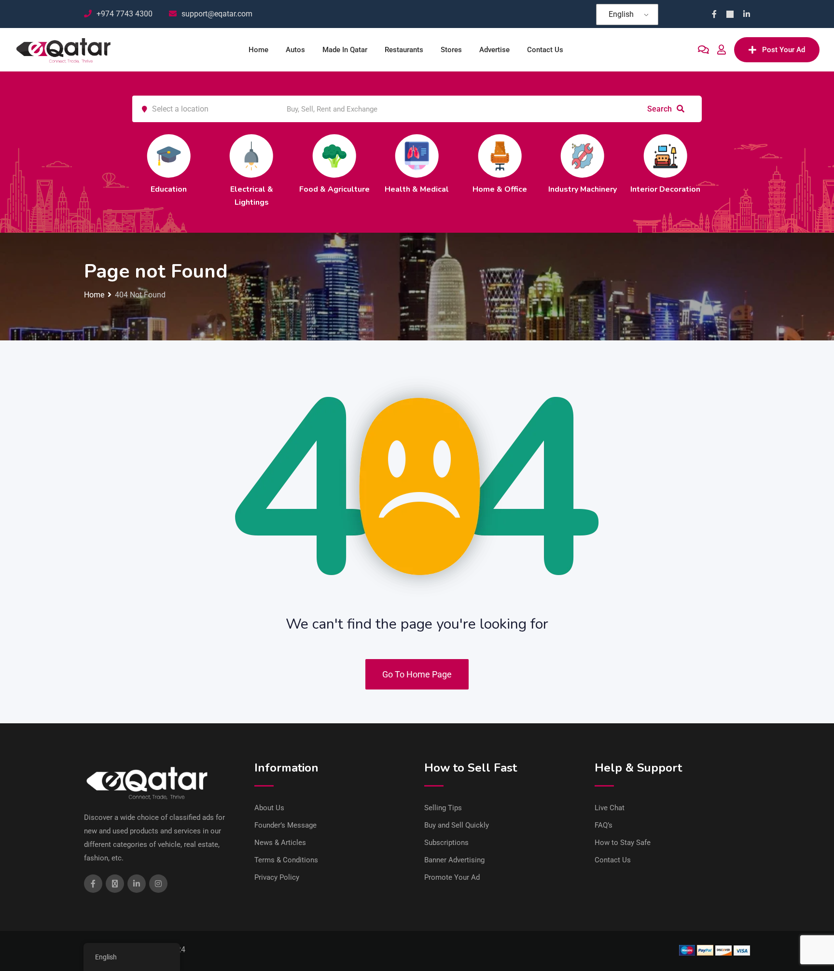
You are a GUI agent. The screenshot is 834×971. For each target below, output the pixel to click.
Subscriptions (446, 842)
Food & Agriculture (334, 189)
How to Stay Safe (623, 842)
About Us (269, 807)
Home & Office (500, 189)
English (621, 14)
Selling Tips (443, 807)
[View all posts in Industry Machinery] (582, 155)
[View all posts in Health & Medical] (417, 155)
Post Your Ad (783, 49)
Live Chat (610, 807)
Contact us (545, 49)
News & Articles (280, 842)
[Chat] (703, 50)
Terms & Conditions (286, 860)
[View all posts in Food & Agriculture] (334, 155)
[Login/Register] (721, 50)
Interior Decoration (665, 189)
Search (660, 108)
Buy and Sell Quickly (456, 825)
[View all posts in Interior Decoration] (665, 155)
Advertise (494, 49)
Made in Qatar (344, 49)
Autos (295, 49)
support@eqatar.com (216, 13)
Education (169, 189)
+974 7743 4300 (125, 13)
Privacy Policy (276, 877)
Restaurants (404, 49)
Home (258, 49)
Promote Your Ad (452, 877)
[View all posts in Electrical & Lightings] (251, 155)
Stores (451, 49)
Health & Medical (417, 189)
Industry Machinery (582, 189)
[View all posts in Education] (169, 155)
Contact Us (613, 860)
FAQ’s (603, 825)
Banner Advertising (454, 860)
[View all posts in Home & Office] (499, 155)
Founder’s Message (285, 825)
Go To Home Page (417, 674)
